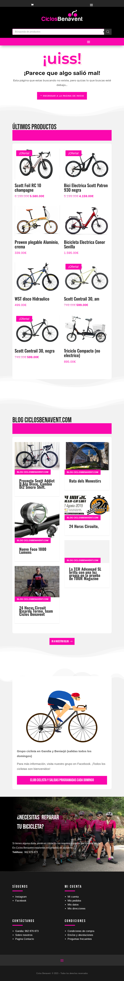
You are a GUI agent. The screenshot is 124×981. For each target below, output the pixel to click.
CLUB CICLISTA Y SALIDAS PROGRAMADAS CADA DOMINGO (62, 780)
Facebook (20, 900)
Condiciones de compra (81, 931)
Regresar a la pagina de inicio (63, 96)
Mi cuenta (73, 896)
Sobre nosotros (24, 935)
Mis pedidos (74, 900)
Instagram (21, 896)
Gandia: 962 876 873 (27, 931)
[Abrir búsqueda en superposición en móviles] (62, 32)
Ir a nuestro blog (60, 641)
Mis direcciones (76, 908)
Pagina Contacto (24, 939)
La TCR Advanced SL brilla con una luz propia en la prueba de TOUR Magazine (85, 573)
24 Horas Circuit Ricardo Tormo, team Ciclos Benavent (36, 611)
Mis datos (73, 904)
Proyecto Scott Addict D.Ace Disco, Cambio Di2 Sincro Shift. (37, 484)
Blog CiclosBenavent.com (32, 472)
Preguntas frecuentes (80, 939)
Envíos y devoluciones (80, 935)
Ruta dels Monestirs (85, 481)
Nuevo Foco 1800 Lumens (32, 550)
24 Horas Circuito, (84, 526)
